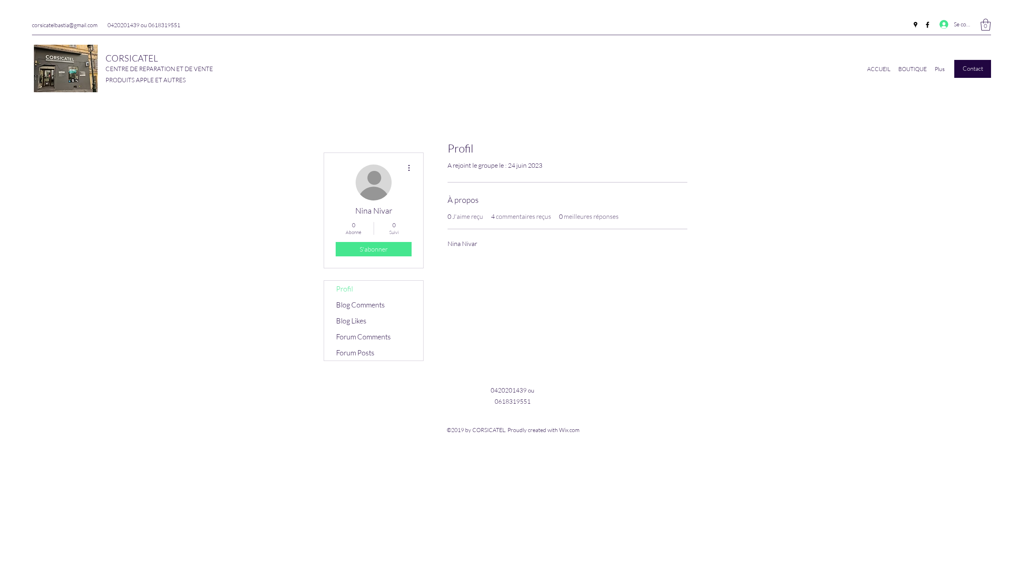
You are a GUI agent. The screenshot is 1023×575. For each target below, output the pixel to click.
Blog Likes (351, 320)
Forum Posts (355, 352)
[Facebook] (927, 25)
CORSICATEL (131, 58)
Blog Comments (360, 304)
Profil (344, 288)
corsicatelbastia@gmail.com (65, 25)
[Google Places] (916, 25)
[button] (986, 25)
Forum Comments (363, 336)
